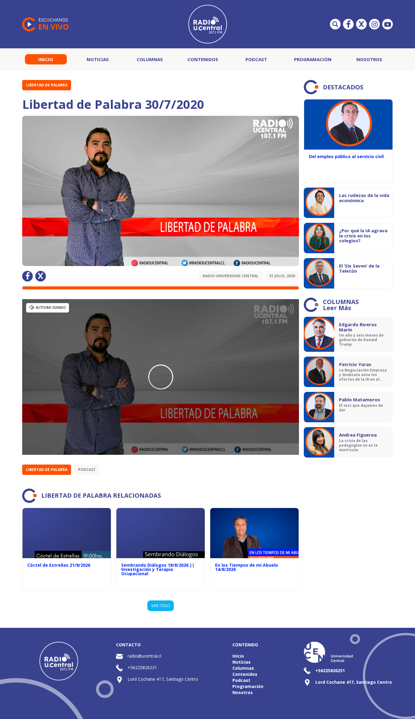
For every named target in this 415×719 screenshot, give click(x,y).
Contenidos (202, 59)
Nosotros (369, 59)
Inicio (45, 59)
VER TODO (160, 605)
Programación (312, 59)
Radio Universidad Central (231, 275)
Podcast (256, 59)
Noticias (98, 59)
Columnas (150, 59)
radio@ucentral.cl (144, 656)
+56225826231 (142, 667)
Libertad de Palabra (46, 85)
